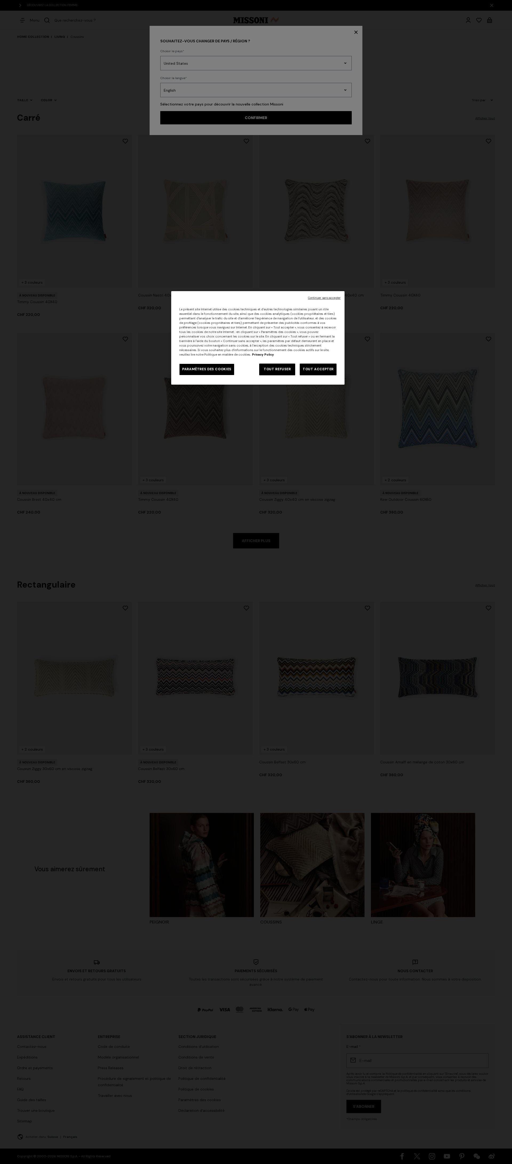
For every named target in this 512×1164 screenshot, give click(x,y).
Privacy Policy (263, 355)
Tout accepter (318, 369)
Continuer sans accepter (324, 298)
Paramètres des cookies (206, 369)
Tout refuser (277, 369)
